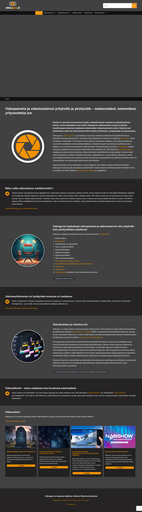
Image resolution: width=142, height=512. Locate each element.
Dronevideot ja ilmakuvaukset (67, 261)
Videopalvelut (57, 500)
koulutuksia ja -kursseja (81, 332)
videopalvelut (103, 234)
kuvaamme (125, 138)
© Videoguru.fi (71, 504)
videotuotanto (68, 135)
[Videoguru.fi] (12, 9)
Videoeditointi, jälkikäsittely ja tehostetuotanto (74, 264)
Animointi (59, 266)
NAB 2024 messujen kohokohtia (116, 451)
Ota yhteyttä (85, 500)
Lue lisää (21, 466)
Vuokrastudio (60, 272)
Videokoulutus (67, 500)
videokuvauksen (94, 393)
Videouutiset (76, 500)
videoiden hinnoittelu (85, 170)
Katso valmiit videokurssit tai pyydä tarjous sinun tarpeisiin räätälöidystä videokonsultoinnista (81, 372)
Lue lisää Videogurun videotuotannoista (21, 208)
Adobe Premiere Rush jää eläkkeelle (20, 451)
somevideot (122, 146)
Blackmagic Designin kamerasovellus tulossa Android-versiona (85, 453)
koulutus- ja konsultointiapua (91, 337)
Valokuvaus (60, 269)
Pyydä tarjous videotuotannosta (64, 278)
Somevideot (60, 241)
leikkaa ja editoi (125, 149)
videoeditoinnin (120, 393)
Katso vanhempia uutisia (15, 421)
